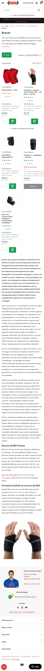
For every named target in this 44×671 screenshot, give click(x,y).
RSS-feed (15, 659)
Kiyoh (34, 597)
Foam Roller (24, 475)
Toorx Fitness (28, 87)
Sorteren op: (22, 55)
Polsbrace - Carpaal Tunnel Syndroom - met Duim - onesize (33, 92)
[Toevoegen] (12, 121)
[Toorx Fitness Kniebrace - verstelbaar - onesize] (33, 141)
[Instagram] (22, 607)
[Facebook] (18, 607)
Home (12, 26)
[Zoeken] (38, 10)
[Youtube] (26, 607)
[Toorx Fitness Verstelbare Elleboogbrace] (11, 141)
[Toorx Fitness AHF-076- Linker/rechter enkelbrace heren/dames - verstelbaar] (11, 201)
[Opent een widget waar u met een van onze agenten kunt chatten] (35, 667)
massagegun (6, 478)
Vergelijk (8, 96)
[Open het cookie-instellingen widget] (4, 667)
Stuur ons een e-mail (31, 584)
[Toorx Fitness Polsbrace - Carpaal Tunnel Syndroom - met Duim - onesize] (33, 76)
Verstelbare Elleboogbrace (7, 156)
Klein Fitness (20, 26)
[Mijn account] (36, 3)
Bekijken (33, 186)
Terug (6, 26)
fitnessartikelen (19, 492)
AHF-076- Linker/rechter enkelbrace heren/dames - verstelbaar (7, 219)
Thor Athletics (6, 87)
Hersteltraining (32, 26)
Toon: (34, 63)
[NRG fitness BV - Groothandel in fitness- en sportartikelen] (14, 3)
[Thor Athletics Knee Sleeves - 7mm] (11, 76)
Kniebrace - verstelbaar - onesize (33, 156)
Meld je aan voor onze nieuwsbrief (22, 612)
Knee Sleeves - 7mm (9, 90)
